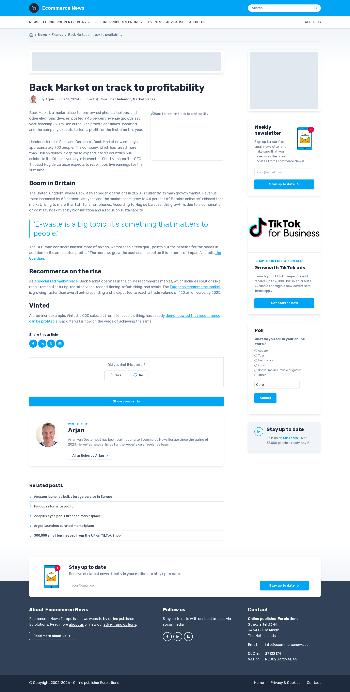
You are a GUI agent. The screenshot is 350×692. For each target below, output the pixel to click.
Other (262, 375)
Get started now (284, 303)
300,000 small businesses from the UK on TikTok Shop (77, 535)
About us (197, 22)
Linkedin (290, 438)
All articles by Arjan (88, 455)
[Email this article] (60, 344)
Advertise (175, 22)
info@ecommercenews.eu (286, 644)
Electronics (265, 360)
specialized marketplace (57, 281)
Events (154, 22)
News (33, 22)
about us (76, 624)
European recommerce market (195, 287)
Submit (265, 398)
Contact (314, 682)
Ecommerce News (63, 8)
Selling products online (117, 22)
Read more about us (49, 636)
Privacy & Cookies (285, 682)
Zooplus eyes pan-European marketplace (67, 516)
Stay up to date (282, 184)
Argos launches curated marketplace (64, 526)
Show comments (126, 401)
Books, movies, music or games (280, 370)
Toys (261, 355)
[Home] (33, 35)
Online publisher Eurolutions (96, 682)
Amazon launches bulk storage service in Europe (73, 497)
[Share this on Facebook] (33, 344)
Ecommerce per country (64, 22)
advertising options (120, 624)
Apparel (263, 350)
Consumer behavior (115, 99)
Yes (118, 375)
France (57, 35)
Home (259, 682)
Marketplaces (144, 99)
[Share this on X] (51, 344)
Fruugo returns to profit (53, 506)
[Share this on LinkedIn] (42, 344)
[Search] (316, 8)
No (141, 375)
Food (261, 365)
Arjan (76, 430)
